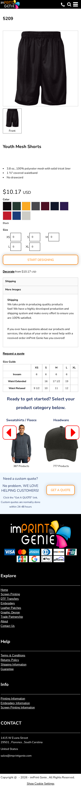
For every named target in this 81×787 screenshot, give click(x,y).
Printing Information (13, 698)
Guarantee (7, 669)
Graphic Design (10, 612)
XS (8, 237)
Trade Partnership (12, 616)
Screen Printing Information (18, 707)
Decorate (8, 271)
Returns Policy (10, 660)
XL (27, 247)
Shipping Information (13, 664)
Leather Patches (11, 608)
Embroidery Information (15, 703)
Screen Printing (10, 594)
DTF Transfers (10, 598)
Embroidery (8, 603)
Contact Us (8, 626)
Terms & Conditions (13, 655)
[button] (69, 4)
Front (12, 131)
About (4, 621)
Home (4, 589)
